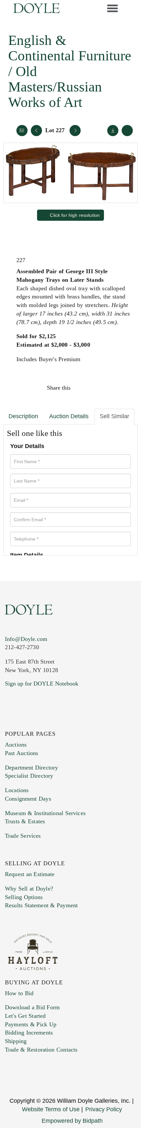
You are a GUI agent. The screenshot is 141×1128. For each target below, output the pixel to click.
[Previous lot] (36, 130)
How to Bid (19, 993)
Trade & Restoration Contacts (41, 1049)
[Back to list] (22, 130)
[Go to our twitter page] (25, 723)
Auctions (16, 744)
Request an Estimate (30, 874)
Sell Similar (114, 416)
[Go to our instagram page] (123, 387)
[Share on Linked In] (109, 387)
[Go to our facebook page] (11, 723)
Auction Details (69, 416)
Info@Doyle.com (26, 639)
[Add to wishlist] (127, 130)
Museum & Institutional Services (45, 813)
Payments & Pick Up (30, 1024)
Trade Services (23, 835)
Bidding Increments (29, 1032)
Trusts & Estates (25, 821)
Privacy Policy (103, 1109)
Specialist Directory (29, 775)
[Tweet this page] (96, 387)
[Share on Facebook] (81, 387)
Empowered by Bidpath (72, 1121)
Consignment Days (28, 798)
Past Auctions (21, 753)
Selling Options (24, 897)
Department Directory (31, 767)
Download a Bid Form (32, 1007)
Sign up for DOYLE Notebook (41, 683)
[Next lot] (75, 130)
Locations (17, 790)
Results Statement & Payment (41, 905)
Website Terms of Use (51, 1109)
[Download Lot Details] (112, 130)
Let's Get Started (25, 1016)
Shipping (16, 1041)
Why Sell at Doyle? (29, 888)
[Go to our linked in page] (39, 723)
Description (23, 416)
